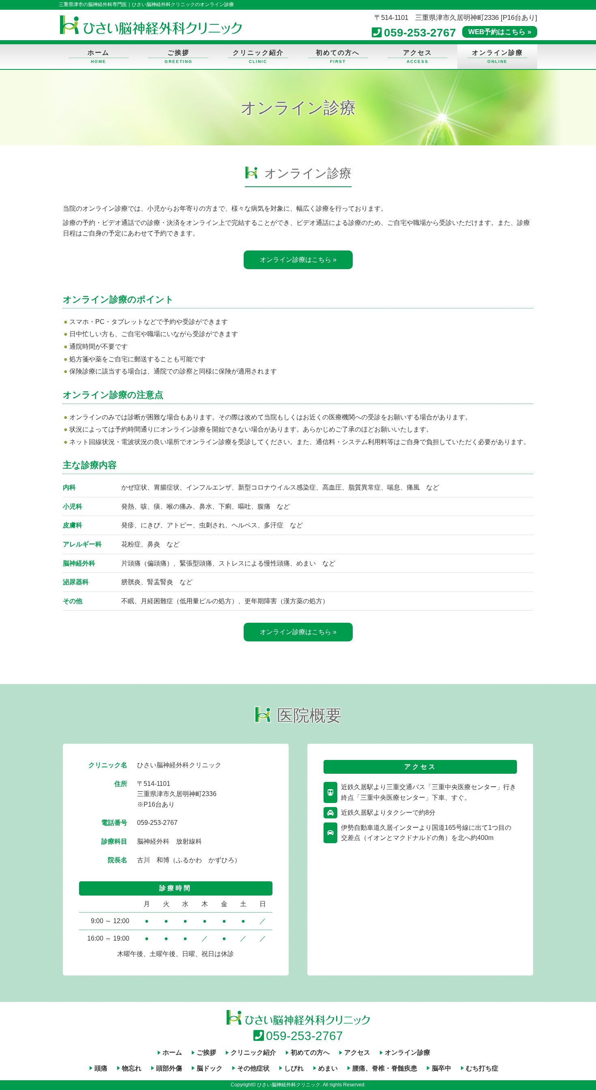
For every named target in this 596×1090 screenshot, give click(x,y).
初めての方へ (338, 52)
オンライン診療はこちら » (298, 259)
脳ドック (210, 1068)
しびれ (294, 1068)
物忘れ (131, 1068)
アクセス (417, 52)
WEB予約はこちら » (499, 32)
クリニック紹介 (258, 52)
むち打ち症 (482, 1068)
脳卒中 (441, 1068)
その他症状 (253, 1068)
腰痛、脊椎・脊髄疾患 (384, 1068)
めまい (328, 1068)
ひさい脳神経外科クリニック (150, 25)
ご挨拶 (178, 52)
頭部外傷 (169, 1068)
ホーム (98, 52)
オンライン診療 (497, 52)
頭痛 (100, 1068)
